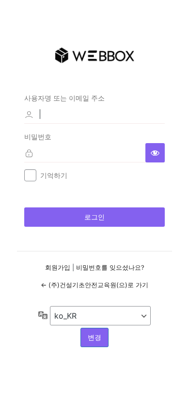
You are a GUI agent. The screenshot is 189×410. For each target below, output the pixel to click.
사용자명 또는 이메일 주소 (64, 98)
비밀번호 (37, 136)
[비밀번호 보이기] (155, 152)
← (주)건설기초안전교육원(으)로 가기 (94, 285)
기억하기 (53, 175)
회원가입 (57, 267)
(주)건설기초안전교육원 (94, 55)
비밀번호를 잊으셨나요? (110, 267)
